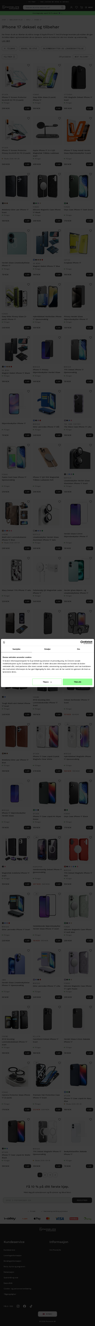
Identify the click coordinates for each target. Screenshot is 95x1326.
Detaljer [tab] (47, 649)
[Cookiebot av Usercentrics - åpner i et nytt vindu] (82, 642)
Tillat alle (77, 682)
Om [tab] (78, 649)
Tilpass (46, 682)
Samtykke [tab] (17, 649)
